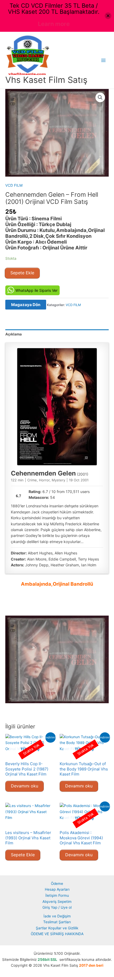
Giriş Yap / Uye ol (57, 907)
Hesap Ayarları (57, 889)
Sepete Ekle (22, 272)
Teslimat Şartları (57, 922)
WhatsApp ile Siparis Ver (36, 290)
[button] (100, 97)
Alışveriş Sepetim (57, 901)
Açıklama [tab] (13, 334)
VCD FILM (14, 185)
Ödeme (57, 883)
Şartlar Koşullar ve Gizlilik (57, 928)
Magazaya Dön (25, 304)
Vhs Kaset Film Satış (46, 80)
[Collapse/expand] (108, 15)
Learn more (54, 23)
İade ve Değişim (57, 916)
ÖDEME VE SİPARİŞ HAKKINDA (57, 934)
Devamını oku (24, 785)
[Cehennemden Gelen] (57, 406)
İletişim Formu (57, 895)
